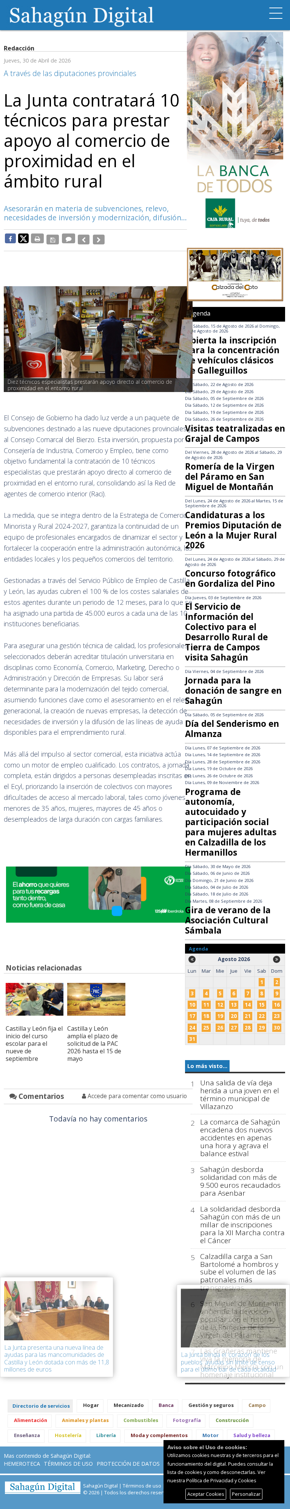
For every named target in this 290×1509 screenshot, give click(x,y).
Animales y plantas (85, 1420)
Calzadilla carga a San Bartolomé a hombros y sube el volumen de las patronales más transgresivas (239, 1272)
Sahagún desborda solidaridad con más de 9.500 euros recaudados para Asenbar (240, 1181)
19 (220, 1016)
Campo (257, 1405)
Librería (106, 1435)
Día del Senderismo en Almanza (232, 729)
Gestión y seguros (211, 1405)
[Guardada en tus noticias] (52, 238)
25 (206, 1027)
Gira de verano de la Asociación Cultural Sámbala (228, 920)
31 (192, 1039)
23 (277, 1016)
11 (206, 1004)
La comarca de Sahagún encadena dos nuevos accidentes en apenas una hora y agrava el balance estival (240, 1138)
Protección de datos (128, 1463)
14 (248, 1004)
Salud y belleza (251, 1435)
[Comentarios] (67, 238)
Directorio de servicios (41, 1405)
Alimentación (30, 1420)
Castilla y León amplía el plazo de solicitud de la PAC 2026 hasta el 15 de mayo (94, 1040)
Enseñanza (27, 1435)
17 (192, 1016)
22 (262, 1016)
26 (220, 1027)
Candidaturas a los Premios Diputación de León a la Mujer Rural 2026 (233, 530)
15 (262, 1004)
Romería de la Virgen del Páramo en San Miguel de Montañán (230, 477)
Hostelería (68, 1435)
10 (192, 1004)
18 (206, 1016)
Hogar (91, 1405)
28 (248, 1027)
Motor (210, 1435)
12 (220, 1004)
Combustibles (140, 1420)
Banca (166, 1405)
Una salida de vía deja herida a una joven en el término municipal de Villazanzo (239, 1095)
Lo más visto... (207, 1066)
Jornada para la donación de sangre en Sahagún (233, 690)
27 (234, 1027)
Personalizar (246, 1494)
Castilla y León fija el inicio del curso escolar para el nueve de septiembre (34, 1040)
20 (234, 1016)
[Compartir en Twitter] (23, 238)
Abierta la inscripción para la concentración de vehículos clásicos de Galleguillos (232, 355)
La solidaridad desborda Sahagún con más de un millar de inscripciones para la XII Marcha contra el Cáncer (242, 1225)
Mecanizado (129, 1405)
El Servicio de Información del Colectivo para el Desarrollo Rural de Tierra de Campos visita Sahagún (226, 632)
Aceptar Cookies (205, 1494)
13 (234, 1004)
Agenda (199, 313)
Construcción (232, 1420)
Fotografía (187, 1420)
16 (277, 1004)
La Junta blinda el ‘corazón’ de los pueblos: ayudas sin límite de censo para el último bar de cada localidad (228, 1361)
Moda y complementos (159, 1435)
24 (192, 1027)
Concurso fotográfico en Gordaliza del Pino (230, 578)
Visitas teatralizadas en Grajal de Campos (235, 433)
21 (248, 1016)
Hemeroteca (22, 1463)
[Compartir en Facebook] (10, 238)
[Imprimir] (37, 238)
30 (277, 1027)
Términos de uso (68, 1463)
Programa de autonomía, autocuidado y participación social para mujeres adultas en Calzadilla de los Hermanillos (230, 822)
